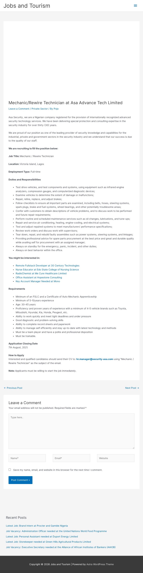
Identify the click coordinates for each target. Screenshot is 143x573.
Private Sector (40, 108)
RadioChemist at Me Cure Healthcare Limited (41, 273)
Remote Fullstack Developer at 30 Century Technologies (47, 265)
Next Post (132, 387)
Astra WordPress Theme (100, 564)
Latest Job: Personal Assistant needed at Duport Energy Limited (42, 536)
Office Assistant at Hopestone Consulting (39, 277)
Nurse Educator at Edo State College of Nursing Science (47, 269)
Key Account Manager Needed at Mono (38, 281)
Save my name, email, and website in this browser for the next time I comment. (57, 469)
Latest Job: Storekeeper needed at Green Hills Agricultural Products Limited (48, 541)
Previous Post (13, 387)
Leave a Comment (19, 108)
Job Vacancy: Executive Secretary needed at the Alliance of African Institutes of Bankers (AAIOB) (61, 547)
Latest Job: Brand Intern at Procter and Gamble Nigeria (37, 525)
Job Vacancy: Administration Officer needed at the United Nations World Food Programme (56, 531)
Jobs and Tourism (26, 5)
